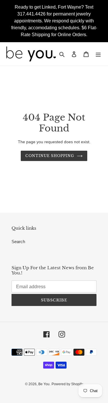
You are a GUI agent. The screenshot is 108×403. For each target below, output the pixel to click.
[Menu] (98, 54)
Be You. (44, 384)
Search (18, 241)
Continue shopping (49, 156)
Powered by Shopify (67, 384)
